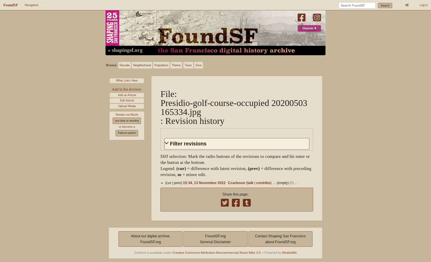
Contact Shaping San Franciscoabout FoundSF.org (280, 239)
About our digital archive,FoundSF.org (150, 239)
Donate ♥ (309, 28)
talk (250, 183)
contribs (263, 183)
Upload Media (127, 106)
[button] (236, 144)
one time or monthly (127, 120)
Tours (188, 65)
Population (161, 65)
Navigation (31, 5)
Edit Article (127, 100)
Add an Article (127, 95)
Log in (424, 5)
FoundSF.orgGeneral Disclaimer (215, 239)
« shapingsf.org (125, 50)
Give (199, 65)
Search (385, 5)
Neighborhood (142, 65)
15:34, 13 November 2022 (204, 183)
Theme (176, 65)
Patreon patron (127, 133)
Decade (125, 65)
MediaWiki (289, 252)
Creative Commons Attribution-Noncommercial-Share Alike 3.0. (217, 252)
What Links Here (127, 80)
